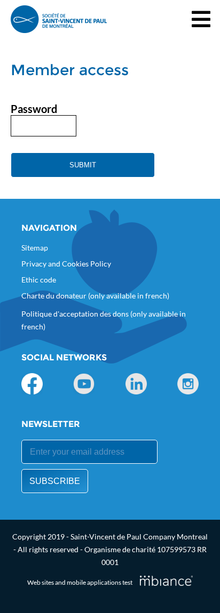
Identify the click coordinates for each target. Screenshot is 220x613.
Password (34, 108)
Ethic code (38, 279)
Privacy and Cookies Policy (66, 263)
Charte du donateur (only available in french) (95, 295)
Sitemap (34, 247)
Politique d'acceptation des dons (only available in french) (103, 320)
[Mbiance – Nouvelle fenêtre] (166, 580)
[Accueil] (59, 19)
